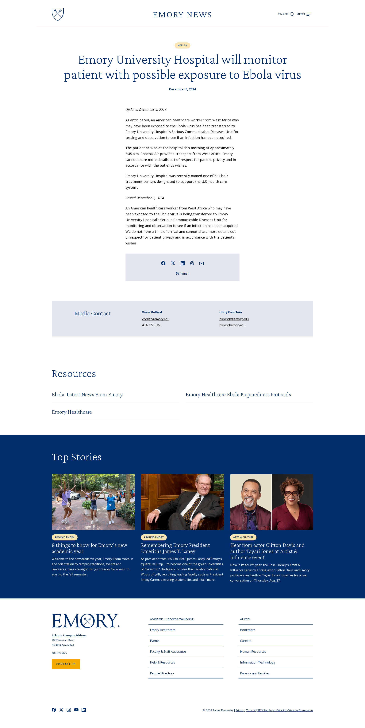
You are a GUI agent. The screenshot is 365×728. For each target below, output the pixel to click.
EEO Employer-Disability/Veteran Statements (285, 710)
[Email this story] (201, 263)
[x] (61, 710)
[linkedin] (84, 710)
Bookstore (247, 630)
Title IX (251, 710)
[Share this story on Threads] (192, 263)
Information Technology (257, 662)
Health (182, 45)
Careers (245, 641)
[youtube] (76, 710)
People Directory (162, 673)
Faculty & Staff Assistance (168, 651)
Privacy (240, 710)
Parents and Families (255, 673)
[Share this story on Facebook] (163, 263)
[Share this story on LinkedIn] (182, 263)
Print (185, 273)
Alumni (245, 619)
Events (154, 641)
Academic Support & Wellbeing (172, 619)
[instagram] (69, 710)
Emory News (182, 14)
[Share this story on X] (173, 263)
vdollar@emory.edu (155, 319)
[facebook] (54, 710)
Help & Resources (162, 662)
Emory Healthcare (162, 630)
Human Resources (253, 651)
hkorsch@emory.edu (234, 319)
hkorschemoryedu (232, 325)
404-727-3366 (151, 325)
